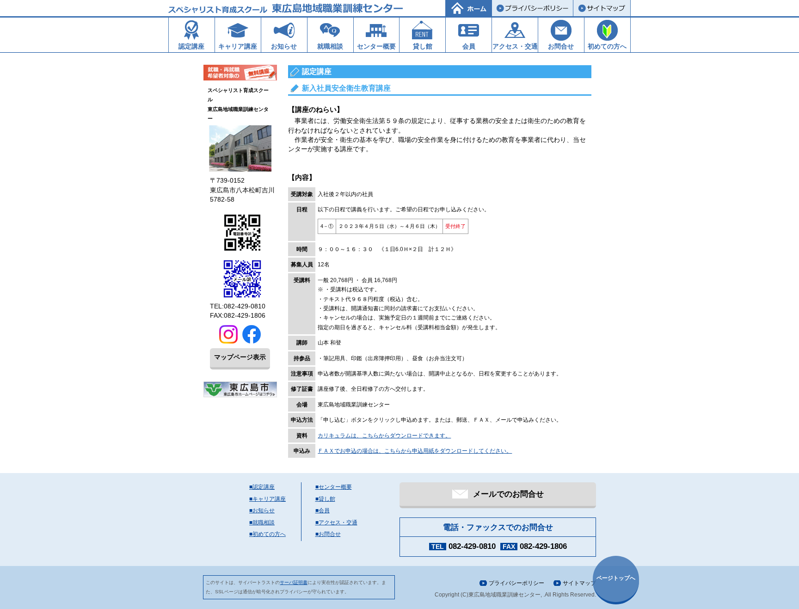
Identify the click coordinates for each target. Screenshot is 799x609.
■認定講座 (262, 487)
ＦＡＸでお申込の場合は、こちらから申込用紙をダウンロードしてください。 (415, 451)
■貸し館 (325, 499)
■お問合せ (328, 534)
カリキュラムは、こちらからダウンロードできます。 (384, 435)
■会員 (322, 510)
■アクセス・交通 (336, 522)
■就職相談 (262, 522)
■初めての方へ (267, 534)
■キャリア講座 (267, 499)
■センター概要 (333, 487)
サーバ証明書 (293, 582)
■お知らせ (262, 510)
